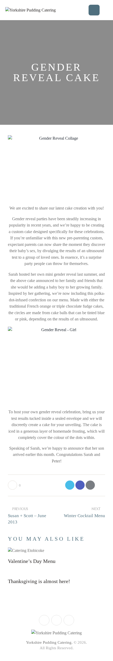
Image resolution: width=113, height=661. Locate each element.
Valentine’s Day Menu (31, 561)
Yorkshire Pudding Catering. (49, 642)
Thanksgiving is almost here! (39, 581)
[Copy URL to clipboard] (100, 485)
